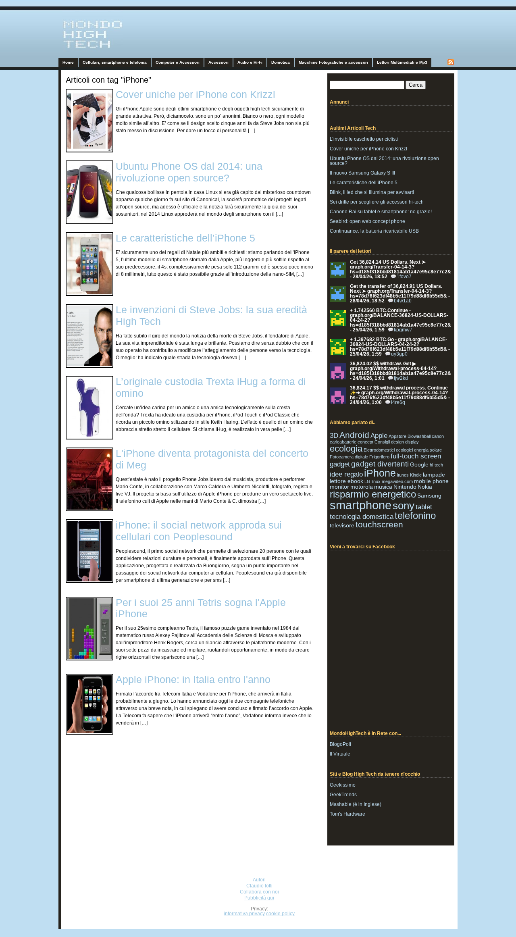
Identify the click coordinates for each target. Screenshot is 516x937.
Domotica (280, 62)
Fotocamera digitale (349, 456)
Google (419, 464)
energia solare (428, 450)
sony (403, 506)
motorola (361, 486)
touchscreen (379, 524)
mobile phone (431, 481)
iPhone (380, 473)
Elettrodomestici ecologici (388, 450)
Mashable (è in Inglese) (355, 804)
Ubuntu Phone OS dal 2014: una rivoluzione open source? (189, 171)
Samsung (429, 495)
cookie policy (280, 913)
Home (68, 62)
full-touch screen (416, 456)
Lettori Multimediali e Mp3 (402, 62)
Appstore (397, 436)
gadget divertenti (380, 464)
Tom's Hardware (347, 814)
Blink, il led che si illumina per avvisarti (372, 192)
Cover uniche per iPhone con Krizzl (195, 94)
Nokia (425, 486)
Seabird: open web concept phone (367, 221)
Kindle (416, 475)
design (397, 441)
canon (438, 436)
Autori (259, 880)
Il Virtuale (340, 754)
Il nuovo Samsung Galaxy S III (362, 173)
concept (365, 441)
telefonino (415, 515)
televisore (342, 525)
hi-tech (436, 464)
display (412, 441)
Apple (378, 435)
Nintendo (404, 486)
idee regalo (346, 474)
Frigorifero (379, 456)
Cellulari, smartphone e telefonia (115, 62)
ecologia (346, 449)
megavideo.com (397, 481)
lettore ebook (346, 481)
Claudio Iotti (259, 886)
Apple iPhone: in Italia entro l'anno (193, 679)
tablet (424, 507)
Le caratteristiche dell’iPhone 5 (185, 238)
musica (383, 486)
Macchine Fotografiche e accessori (333, 62)
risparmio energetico (373, 494)
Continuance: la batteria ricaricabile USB (374, 231)
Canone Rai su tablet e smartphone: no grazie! (381, 211)
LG (367, 481)
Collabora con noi (259, 892)
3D (334, 435)
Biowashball (419, 436)
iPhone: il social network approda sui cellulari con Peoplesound (199, 530)
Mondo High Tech (82, 50)
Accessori (218, 62)
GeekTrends (343, 794)
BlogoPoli (340, 744)
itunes (403, 475)
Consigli (382, 441)
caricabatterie (343, 441)
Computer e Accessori (178, 62)
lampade (434, 474)
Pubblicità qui (259, 898)
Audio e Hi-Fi (249, 62)
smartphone (360, 505)
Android (354, 434)
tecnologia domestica (361, 517)
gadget (340, 464)
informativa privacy (244, 913)
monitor (339, 486)
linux (376, 481)
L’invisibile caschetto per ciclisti (364, 139)
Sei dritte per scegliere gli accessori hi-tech (377, 202)
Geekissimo (343, 785)
